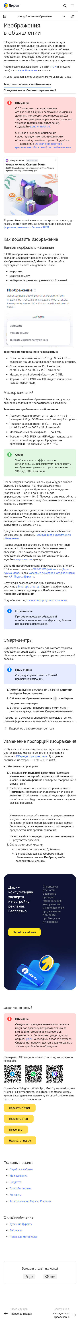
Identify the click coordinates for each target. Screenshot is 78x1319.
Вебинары (16, 1230)
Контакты (15, 1194)
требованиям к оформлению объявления (37, 536)
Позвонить (15, 1129)
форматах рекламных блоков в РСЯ (26, 227)
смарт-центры (23, 559)
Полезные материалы (23, 1236)
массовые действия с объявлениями (51, 573)
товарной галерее (26, 70)
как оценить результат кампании (46, 600)
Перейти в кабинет (21, 1169)
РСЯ (54, 66)
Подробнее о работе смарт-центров (31, 728)
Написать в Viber (19, 1108)
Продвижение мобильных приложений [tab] (30, 90)
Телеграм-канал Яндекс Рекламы (30, 1201)
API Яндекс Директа (21, 576)
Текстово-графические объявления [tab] (27, 84)
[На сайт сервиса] (13, 6)
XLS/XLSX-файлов (44, 569)
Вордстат (15, 1182)
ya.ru (29, 1039)
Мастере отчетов (29, 586)
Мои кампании (18, 1175)
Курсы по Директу (21, 1224)
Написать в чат (18, 1118)
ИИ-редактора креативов (31, 756)
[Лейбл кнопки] (72, 6)
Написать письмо (20, 1140)
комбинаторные (40, 126)
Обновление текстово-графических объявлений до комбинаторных (43, 145)
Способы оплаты (20, 1188)
